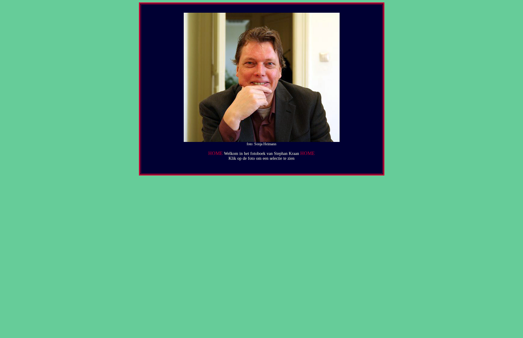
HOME (215, 153)
